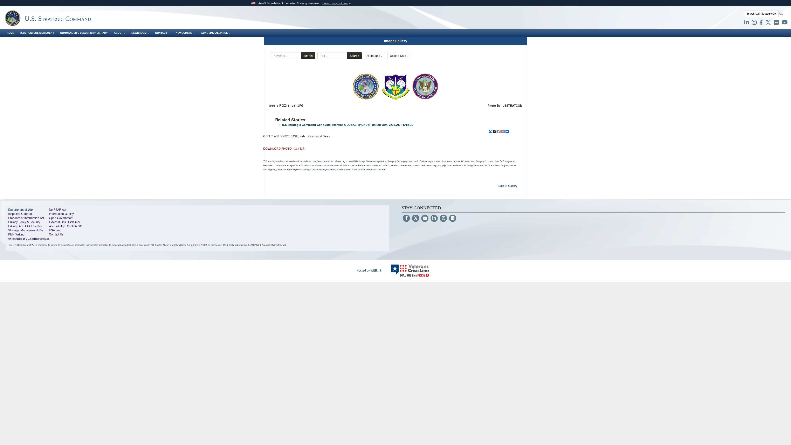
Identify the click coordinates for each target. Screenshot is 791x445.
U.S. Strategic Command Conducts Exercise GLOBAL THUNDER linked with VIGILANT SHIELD (347, 125)
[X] (768, 23)
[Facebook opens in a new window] (761, 23)
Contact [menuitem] (161, 33)
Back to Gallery (507, 186)
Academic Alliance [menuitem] (214, 33)
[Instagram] (443, 218)
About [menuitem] (118, 33)
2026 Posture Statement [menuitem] (37, 33)
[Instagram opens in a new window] (754, 23)
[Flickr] (452, 218)
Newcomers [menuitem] (184, 33)
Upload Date (398, 56)
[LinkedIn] (434, 218)
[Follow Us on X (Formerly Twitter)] (415, 218)
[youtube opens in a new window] (784, 23)
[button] (337, 3)
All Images (373, 56)
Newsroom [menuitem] (138, 33)
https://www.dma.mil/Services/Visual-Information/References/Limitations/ (345, 165)
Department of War (20, 209)
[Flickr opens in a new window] (776, 23)
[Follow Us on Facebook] (406, 218)
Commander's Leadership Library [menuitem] (84, 33)
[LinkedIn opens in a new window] (746, 23)
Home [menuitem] (10, 33)
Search (308, 56)
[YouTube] (424, 218)
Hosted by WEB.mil (369, 270)
